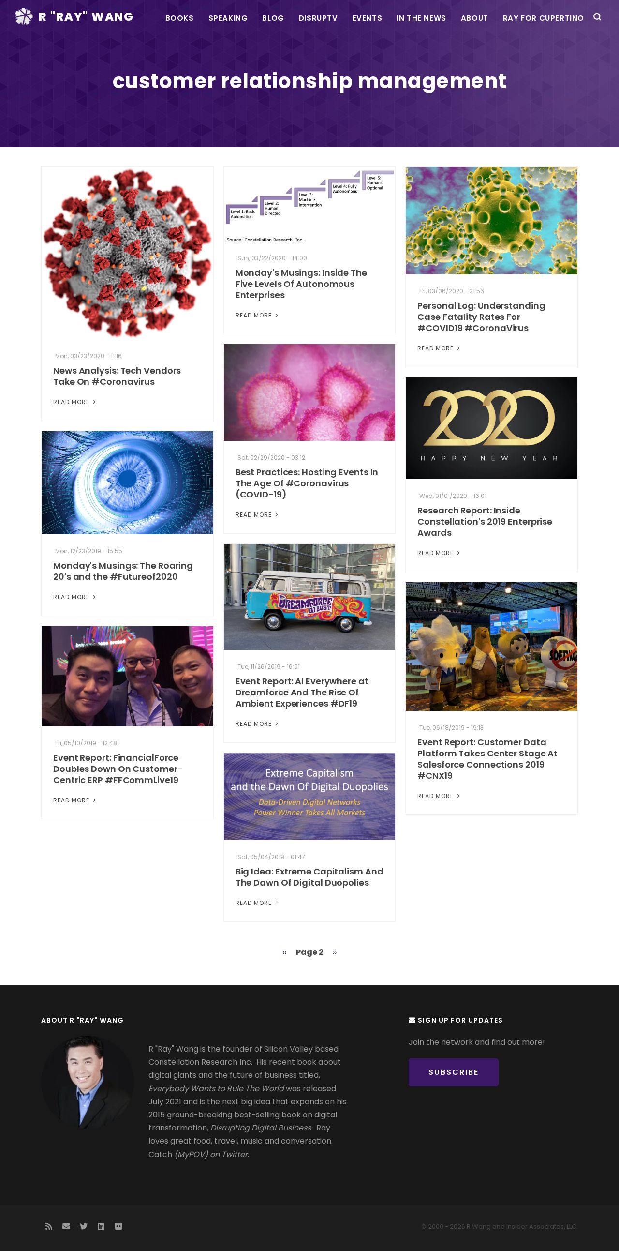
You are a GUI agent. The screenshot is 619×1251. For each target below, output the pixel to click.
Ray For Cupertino (543, 18)
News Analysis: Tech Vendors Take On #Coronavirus (117, 376)
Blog (273, 18)
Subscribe (453, 1072)
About (474, 18)
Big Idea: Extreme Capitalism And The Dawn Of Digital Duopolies (309, 877)
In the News (421, 18)
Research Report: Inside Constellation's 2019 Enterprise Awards (484, 521)
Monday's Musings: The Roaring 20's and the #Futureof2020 (123, 571)
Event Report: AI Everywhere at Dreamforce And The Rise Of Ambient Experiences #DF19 (302, 692)
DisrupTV (318, 18)
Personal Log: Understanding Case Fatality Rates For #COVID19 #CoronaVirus (481, 317)
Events (368, 18)
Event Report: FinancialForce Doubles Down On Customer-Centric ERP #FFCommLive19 (118, 769)
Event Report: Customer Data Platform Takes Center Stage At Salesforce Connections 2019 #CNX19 (487, 759)
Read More (72, 402)
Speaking (228, 18)
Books (179, 18)
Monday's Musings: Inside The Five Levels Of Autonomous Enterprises (301, 284)
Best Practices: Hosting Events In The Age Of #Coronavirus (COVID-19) (307, 483)
